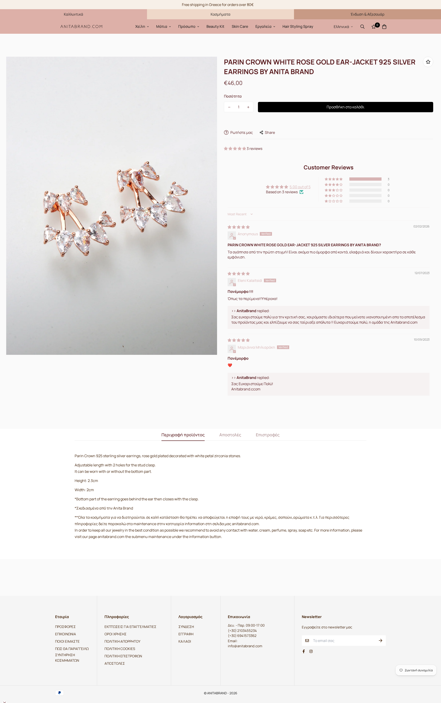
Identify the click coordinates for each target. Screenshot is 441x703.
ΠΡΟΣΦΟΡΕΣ (65, 626)
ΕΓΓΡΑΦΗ (185, 634)
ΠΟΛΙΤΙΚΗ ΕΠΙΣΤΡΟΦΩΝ (123, 656)
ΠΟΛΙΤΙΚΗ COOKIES (120, 648)
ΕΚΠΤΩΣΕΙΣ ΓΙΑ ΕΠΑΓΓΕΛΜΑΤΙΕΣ (130, 626)
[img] (239, 227)
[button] (235, 148)
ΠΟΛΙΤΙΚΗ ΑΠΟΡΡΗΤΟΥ (122, 641)
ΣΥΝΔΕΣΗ (186, 626)
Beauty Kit (215, 26)
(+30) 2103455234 (242, 630)
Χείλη (140, 26)
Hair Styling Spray (298, 26)
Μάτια (161, 26)
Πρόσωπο (186, 26)
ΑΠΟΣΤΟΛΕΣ (115, 663)
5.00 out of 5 (300, 186)
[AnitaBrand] (81, 26)
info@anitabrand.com (245, 646)
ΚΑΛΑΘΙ (184, 641)
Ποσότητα (233, 96)
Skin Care (240, 26)
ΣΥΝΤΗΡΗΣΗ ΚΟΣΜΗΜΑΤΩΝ (67, 658)
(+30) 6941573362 (242, 635)
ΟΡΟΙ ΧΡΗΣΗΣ (116, 634)
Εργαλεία (263, 26)
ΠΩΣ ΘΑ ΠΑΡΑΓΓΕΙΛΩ (72, 648)
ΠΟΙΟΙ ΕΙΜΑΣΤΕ (67, 641)
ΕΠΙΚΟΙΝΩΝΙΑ (65, 634)
